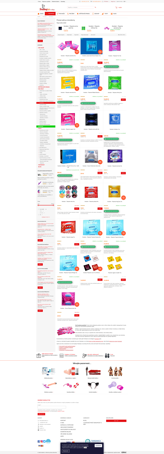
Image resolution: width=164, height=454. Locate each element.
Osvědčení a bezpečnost (45, 144)
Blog (39, 166)
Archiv (40, 40)
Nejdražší (76, 34)
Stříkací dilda (42, 96)
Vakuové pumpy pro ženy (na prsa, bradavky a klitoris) (47, 108)
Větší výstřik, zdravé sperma (46, 76)
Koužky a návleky (43, 83)
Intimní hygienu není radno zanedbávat (45, 282)
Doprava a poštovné (66, 425)
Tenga (41, 152)
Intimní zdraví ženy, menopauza (46, 101)
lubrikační (97, 338)
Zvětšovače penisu (44, 87)
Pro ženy (41, 89)
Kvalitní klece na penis (44, 60)
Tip (41, 214)
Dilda (41, 92)
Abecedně (93, 34)
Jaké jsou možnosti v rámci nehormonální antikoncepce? (43, 294)
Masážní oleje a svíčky (44, 63)
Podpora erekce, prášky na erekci (47, 70)
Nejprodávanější (84, 34)
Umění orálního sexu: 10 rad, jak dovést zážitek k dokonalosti (45, 224)
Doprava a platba (46, 1)
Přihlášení (106, 1)
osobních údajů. (61, 411)
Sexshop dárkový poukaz (45, 124)
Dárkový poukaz (43, 80)
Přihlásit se (41, 414)
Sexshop (40, 126)
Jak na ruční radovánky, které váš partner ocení (44, 235)
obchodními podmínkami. (43, 411)
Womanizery (42, 114)
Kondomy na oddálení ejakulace (66, 347)
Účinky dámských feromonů (46, 159)
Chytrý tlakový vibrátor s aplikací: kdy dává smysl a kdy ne (45, 253)
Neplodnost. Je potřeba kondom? (66, 350)
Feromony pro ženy (44, 99)
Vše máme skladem (66, 434)
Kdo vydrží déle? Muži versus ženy (44, 299)
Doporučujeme (61, 34)
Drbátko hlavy (42, 151)
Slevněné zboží (43, 122)
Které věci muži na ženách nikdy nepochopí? (44, 305)
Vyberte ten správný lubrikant (115, 341)
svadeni (41, 426)
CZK (124, 1)
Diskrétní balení (55, 1)
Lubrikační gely (43, 81)
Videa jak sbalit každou (44, 78)
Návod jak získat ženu (44, 149)
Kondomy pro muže (44, 56)
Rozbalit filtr (45, 217)
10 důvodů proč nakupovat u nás (92, 423)
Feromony (41, 165)
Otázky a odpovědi (44, 142)
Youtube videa (43, 430)
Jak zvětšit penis (43, 54)
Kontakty (63, 1)
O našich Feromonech (44, 137)
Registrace (113, 1)
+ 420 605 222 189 (43, 422)
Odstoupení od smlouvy (68, 429)
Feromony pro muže (44, 68)
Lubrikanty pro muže (44, 61)
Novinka (42, 212)
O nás (39, 1)
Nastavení (65, 451)
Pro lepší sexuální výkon (45, 72)
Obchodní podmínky (66, 427)
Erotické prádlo (43, 97)
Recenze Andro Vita (44, 161)
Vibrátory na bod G (44, 117)
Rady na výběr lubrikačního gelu (96, 341)
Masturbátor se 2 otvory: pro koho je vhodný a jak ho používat (45, 247)
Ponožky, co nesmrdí (44, 156)
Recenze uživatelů (44, 132)
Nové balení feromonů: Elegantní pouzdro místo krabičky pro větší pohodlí (46, 35)
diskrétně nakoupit (66, 66)
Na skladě (43, 209)
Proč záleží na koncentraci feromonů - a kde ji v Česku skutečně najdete (46, 24)
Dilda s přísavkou (43, 94)
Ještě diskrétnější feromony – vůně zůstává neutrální (45, 29)
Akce (41, 211)
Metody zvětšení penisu (45, 66)
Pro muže (41, 47)
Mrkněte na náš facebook (45, 424)
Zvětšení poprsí (43, 121)
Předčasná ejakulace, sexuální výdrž (46, 74)
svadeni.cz (42, 428)
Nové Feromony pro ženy (45, 157)
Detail (100, 62)
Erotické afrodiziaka (44, 51)
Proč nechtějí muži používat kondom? (67, 346)
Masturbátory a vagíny (44, 65)
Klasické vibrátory (43, 116)
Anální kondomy (62, 348)
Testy (39, 128)
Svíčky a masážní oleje (44, 106)
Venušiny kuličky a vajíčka (45, 110)
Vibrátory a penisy (43, 112)
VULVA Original (43, 154)
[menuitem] (40, 13)
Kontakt (63, 420)
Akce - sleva (42, 49)
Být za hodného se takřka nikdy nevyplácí (44, 277)
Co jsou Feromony (44, 135)
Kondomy (42, 85)
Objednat (42, 145)
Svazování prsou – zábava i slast (44, 229)
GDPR (85, 447)
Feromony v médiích (44, 133)
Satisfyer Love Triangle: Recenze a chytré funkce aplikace (45, 259)
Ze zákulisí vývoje (43, 140)
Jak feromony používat (44, 138)
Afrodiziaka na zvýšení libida (46, 90)
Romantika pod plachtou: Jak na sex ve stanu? (45, 271)
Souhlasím (98, 445)
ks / (116, 420)
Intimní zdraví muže (44, 53)
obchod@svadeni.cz (44, 420)
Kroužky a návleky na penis (45, 58)
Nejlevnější (69, 34)
